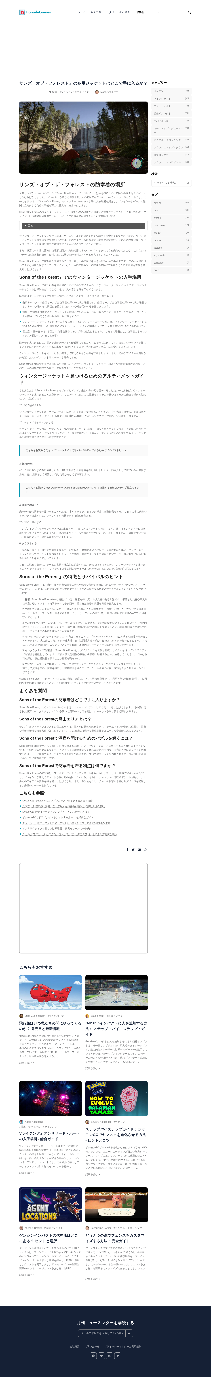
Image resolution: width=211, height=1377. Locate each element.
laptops (171, 247)
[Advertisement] (105, 43)
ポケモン (120, 1122)
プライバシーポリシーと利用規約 (122, 1346)
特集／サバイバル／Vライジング (39, 1126)
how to (171, 202)
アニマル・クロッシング (128, 1228)
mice (171, 270)
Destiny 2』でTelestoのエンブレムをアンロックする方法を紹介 (57, 800)
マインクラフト (171, 98)
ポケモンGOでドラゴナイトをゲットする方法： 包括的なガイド (57, 817)
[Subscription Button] (129, 1333)
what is (171, 217)
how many (171, 225)
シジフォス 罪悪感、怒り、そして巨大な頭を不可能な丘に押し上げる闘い (63, 806)
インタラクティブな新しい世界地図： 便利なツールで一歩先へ (57, 828)
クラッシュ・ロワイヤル (171, 162)
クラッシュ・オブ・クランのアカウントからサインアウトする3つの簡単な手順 (66, 823)
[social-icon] (93, 1355)
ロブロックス (171, 154)
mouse (171, 240)
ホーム (81, 12)
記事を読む (25, 1062)
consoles (171, 262)
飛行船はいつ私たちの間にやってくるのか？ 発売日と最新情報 (50, 1026)
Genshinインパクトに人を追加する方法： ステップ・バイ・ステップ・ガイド (116, 1028)
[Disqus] (83, 909)
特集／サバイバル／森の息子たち (70, 92)
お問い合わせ (91, 1346)
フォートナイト (171, 106)
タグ (111, 12)
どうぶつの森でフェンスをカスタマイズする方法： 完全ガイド (115, 1238)
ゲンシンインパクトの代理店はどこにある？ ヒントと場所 (48, 1238)
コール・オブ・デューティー (171, 130)
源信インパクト (116, 1016)
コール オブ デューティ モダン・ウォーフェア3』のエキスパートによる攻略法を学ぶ (69, 834)
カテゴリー (97, 12)
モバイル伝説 (171, 120)
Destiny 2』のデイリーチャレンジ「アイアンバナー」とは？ (56, 811)
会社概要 (75, 1346)
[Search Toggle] (189, 12)
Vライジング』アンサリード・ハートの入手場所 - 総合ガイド (49, 1136)
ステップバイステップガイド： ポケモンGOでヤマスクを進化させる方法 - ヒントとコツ (115, 1134)
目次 (30, 225)
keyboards (171, 255)
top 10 (171, 232)
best (171, 210)
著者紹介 (124, 12)
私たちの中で (56, 1016)
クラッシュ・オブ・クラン (171, 147)
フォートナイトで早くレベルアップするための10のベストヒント (90, 450)
